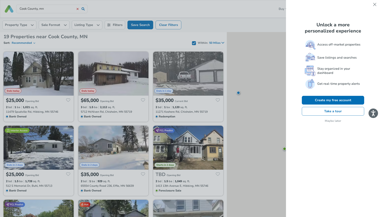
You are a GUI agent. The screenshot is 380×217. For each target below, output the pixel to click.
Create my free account (333, 100)
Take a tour (333, 111)
